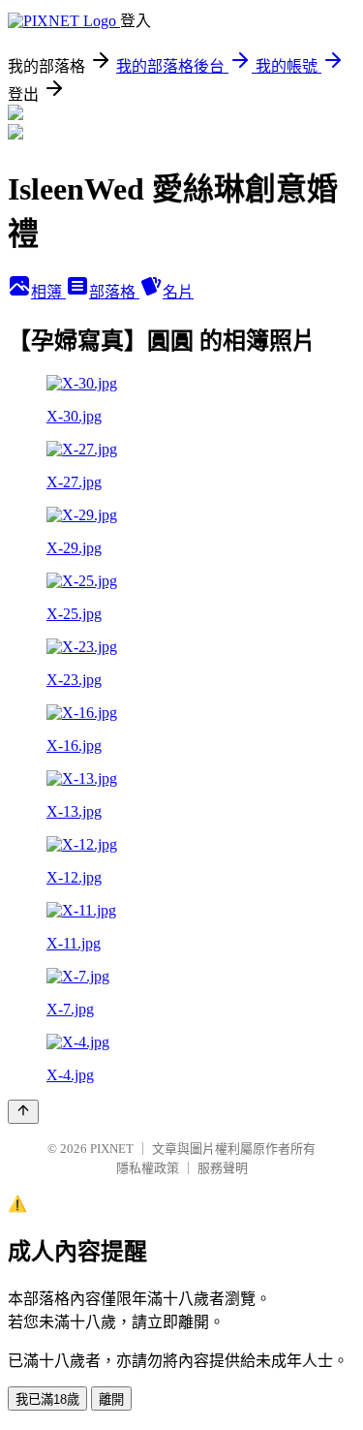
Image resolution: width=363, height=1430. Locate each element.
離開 (111, 1399)
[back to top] (23, 1112)
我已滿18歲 (47, 1399)
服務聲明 (222, 1168)
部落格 (114, 292)
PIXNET (112, 1148)
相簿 (48, 292)
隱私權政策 (147, 1168)
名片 (178, 292)
